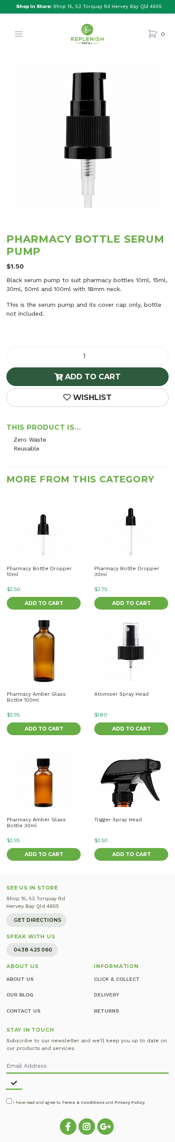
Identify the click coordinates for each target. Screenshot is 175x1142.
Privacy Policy (129, 1102)
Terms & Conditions (83, 1102)
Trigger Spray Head (118, 820)
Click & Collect (117, 979)
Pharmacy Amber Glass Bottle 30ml (36, 823)
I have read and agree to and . (79, 1102)
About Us (20, 979)
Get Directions (37, 920)
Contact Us (23, 1011)
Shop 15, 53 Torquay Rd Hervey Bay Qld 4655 (89, 6)
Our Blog (19, 995)
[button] (87, 397)
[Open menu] (18, 33)
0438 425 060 (33, 949)
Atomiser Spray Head (121, 694)
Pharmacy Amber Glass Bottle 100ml (36, 697)
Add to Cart (92, 376)
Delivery (106, 995)
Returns (106, 1011)
